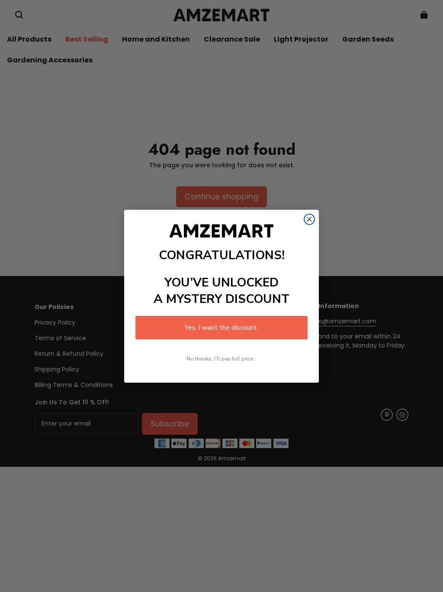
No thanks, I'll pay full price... (221, 358)
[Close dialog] (309, 219)
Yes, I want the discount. (221, 327)
